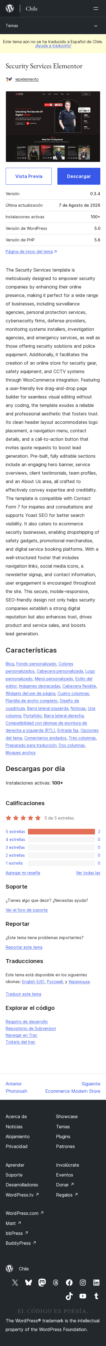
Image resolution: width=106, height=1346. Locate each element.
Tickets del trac (20, 1041)
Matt (13, 1223)
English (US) (33, 981)
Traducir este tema (23, 994)
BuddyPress (21, 1243)
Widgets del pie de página (30, 693)
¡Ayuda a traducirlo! (53, 45)
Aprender (15, 1165)
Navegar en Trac (21, 1035)
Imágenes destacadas (39, 686)
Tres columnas (82, 737)
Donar (65, 1185)
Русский (55, 981)
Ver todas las (88, 872)
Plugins (63, 1136)
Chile (24, 1269)
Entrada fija (67, 730)
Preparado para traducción (31, 745)
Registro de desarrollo (27, 1021)
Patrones (65, 1146)
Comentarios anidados (45, 737)
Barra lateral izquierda (47, 708)
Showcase (67, 1116)
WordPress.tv (22, 1195)
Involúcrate (67, 1165)
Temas (12, 25)
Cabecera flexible (79, 686)
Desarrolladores (22, 1185)
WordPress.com (25, 1213)
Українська (79, 981)
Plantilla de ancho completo (32, 700)
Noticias (78, 708)
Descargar (79, 176)
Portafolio (32, 715)
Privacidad (17, 1146)
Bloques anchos (21, 752)
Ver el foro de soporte (27, 909)
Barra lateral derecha (64, 715)
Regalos (67, 1195)
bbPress (17, 1233)
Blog (10, 663)
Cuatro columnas (73, 693)
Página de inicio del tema (29, 251)
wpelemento (27, 79)
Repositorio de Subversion (31, 1028)
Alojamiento (18, 1136)
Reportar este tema (24, 947)
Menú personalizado (54, 678)
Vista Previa (28, 176)
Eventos (64, 1175)
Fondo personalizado (36, 663)
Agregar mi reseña (23, 872)
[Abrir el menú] (97, 8)
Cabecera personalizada (60, 671)
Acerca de (16, 1116)
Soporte (14, 1175)
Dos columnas (72, 745)
